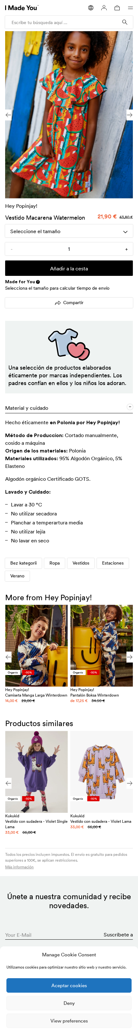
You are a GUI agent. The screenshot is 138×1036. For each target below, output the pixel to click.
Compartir (73, 302)
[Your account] (104, 8)
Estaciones (113, 563)
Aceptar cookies (69, 985)
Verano (17, 576)
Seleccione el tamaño (35, 231)
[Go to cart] (117, 8)
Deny (69, 1003)
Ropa (54, 563)
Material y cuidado (26, 408)
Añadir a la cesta (69, 268)
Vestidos (81, 563)
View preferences (69, 1021)
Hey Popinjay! (21, 206)
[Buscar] (124, 22)
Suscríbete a (118, 934)
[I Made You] (22, 7)
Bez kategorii (23, 563)
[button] (129, 115)
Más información (19, 867)
